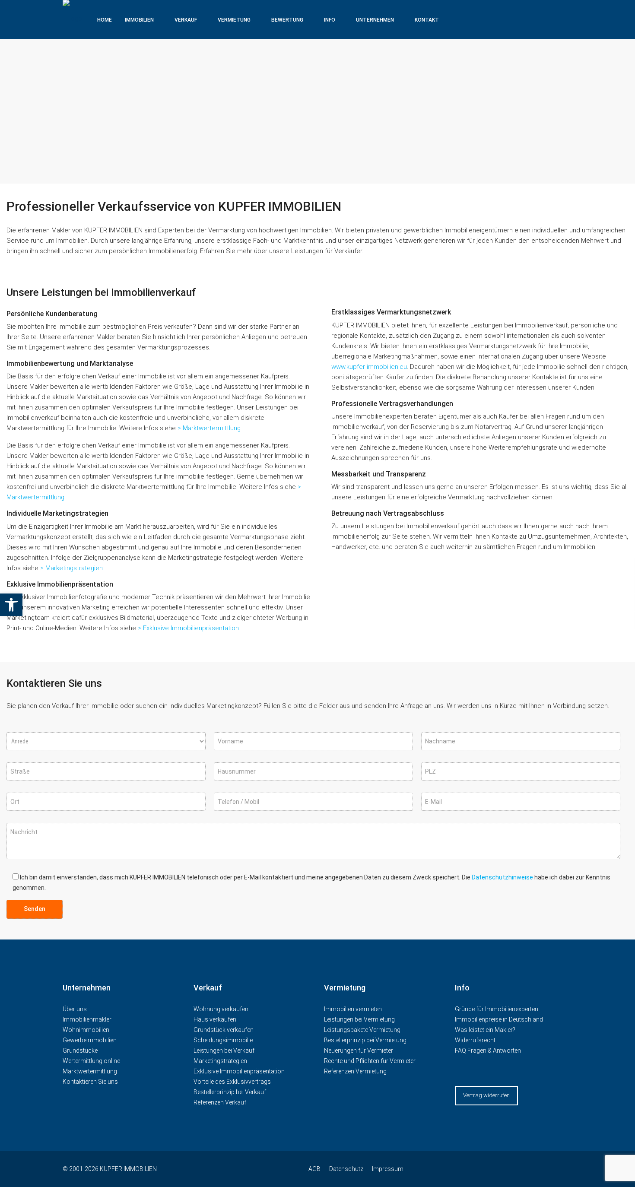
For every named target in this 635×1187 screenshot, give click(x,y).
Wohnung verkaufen (221, 1009)
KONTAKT (427, 20)
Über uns (75, 1009)
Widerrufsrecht (475, 1040)
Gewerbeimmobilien (90, 1040)
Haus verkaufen (215, 1019)
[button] (11, 605)
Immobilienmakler (87, 1019)
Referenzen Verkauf (220, 1102)
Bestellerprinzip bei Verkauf (230, 1092)
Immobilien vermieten (353, 1009)
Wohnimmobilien (86, 1029)
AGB (314, 1168)
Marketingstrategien (220, 1060)
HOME (104, 20)
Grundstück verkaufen (224, 1029)
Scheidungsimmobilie (223, 1040)
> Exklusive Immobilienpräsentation (188, 628)
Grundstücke (80, 1050)
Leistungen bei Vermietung (359, 1019)
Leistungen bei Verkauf (224, 1050)
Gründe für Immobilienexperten (496, 1009)
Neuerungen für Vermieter (358, 1050)
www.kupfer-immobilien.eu (369, 367)
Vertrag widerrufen (486, 1095)
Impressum (387, 1168)
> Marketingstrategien (71, 568)
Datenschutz (346, 1168)
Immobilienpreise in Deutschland (499, 1019)
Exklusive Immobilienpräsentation (239, 1071)
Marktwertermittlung (90, 1071)
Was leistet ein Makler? (485, 1029)
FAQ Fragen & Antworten (488, 1050)
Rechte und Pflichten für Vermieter (370, 1060)
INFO (329, 20)
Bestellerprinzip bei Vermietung (365, 1040)
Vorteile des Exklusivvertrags (232, 1081)
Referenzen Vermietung (355, 1071)
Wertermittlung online (91, 1060)
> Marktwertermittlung (209, 428)
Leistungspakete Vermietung (362, 1029)
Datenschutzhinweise (502, 877)
